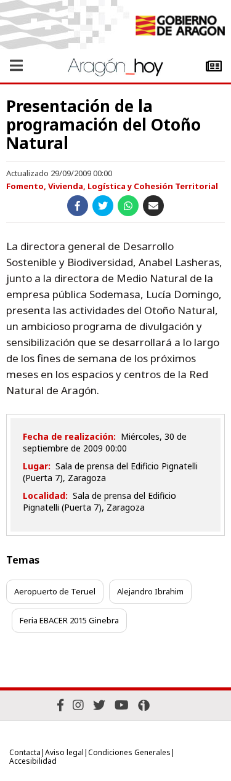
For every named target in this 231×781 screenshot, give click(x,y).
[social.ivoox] (144, 705)
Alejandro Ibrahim (150, 591)
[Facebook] (60, 705)
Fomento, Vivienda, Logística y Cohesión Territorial (112, 186)
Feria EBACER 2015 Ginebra (69, 620)
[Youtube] (122, 705)
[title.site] (180, 27)
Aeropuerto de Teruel (54, 591)
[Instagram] (78, 705)
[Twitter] (99, 705)
